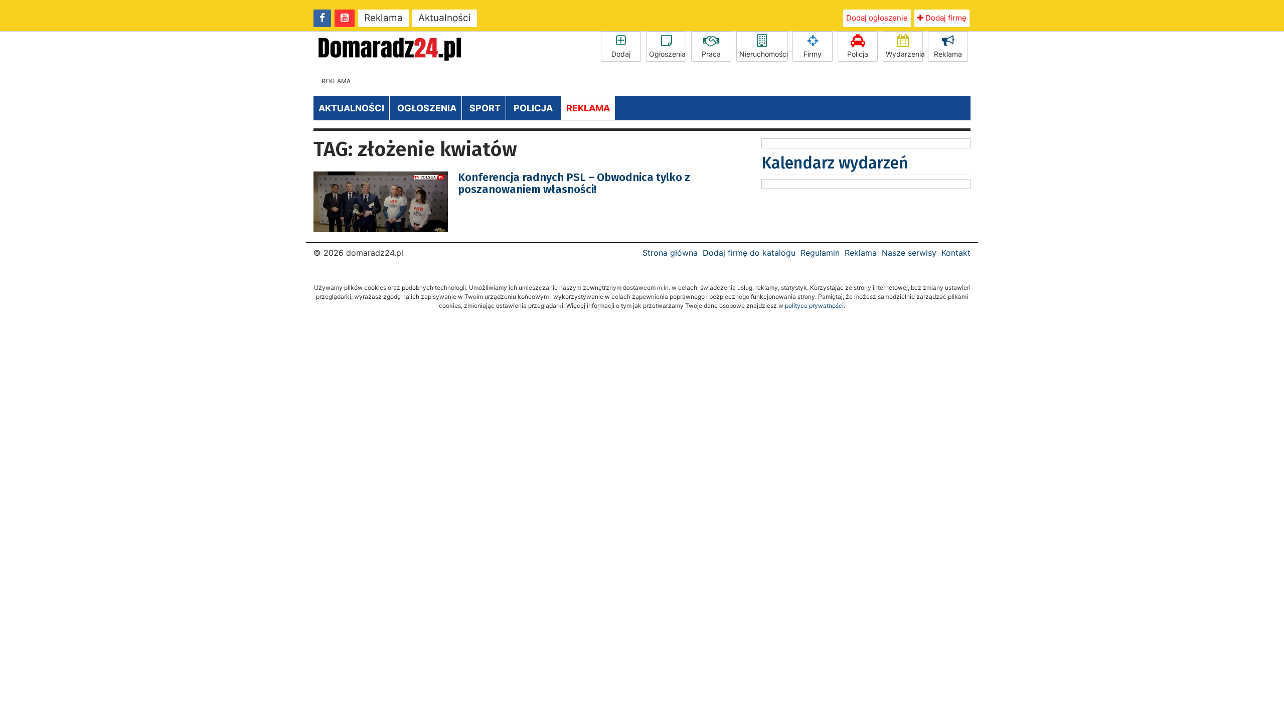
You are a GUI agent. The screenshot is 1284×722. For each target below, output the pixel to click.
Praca (711, 54)
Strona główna (670, 253)
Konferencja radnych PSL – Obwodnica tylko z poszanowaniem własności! (574, 183)
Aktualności (444, 18)
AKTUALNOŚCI (351, 108)
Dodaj (620, 54)
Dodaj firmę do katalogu (749, 253)
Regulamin (820, 253)
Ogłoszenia (667, 54)
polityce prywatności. (815, 305)
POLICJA (533, 108)
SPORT (485, 108)
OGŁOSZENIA (426, 108)
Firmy (813, 54)
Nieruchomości (763, 54)
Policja (857, 54)
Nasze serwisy (909, 253)
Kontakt (956, 253)
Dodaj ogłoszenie (877, 18)
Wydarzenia (904, 54)
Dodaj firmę (945, 18)
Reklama (383, 18)
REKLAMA (588, 108)
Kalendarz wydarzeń (834, 162)
